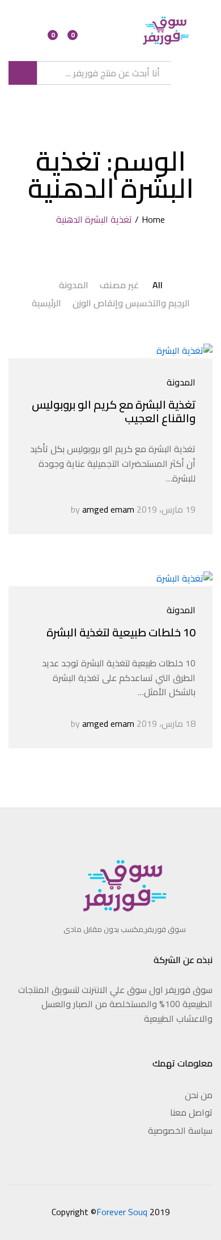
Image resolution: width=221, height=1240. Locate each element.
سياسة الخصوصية (180, 1130)
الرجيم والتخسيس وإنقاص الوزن (131, 302)
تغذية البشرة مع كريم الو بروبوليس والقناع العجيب (114, 411)
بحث (22, 73)
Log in (32, 36)
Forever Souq (121, 1211)
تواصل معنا (191, 1112)
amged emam (108, 509)
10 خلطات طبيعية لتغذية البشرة (121, 632)
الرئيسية (46, 302)
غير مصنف (119, 284)
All (157, 284)
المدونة (73, 284)
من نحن (198, 1094)
